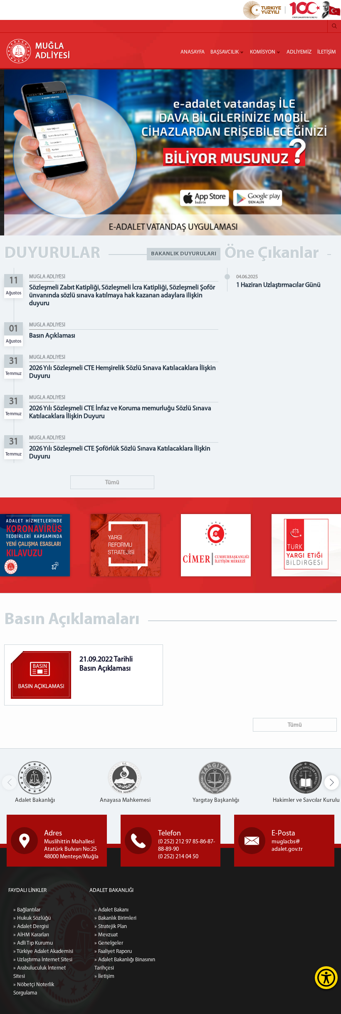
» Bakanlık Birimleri (115, 918)
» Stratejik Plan (110, 926)
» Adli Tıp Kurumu (33, 943)
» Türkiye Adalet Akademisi (43, 951)
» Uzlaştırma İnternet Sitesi (42, 960)
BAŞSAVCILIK (224, 52)
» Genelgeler (108, 943)
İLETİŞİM (326, 52)
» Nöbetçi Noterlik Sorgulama (33, 989)
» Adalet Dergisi (31, 926)
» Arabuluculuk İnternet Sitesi (39, 972)
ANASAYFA (192, 52)
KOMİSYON (262, 52)
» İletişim (104, 976)
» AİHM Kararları (31, 935)
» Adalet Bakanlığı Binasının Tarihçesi (124, 964)
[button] (331, 782)
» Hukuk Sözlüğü (32, 918)
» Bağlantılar (26, 910)
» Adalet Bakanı (111, 910)
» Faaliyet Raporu (113, 951)
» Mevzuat (106, 935)
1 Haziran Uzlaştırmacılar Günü (278, 285)
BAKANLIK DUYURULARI (183, 254)
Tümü (112, 483)
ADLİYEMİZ (299, 52)
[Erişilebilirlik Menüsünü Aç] (326, 977)
